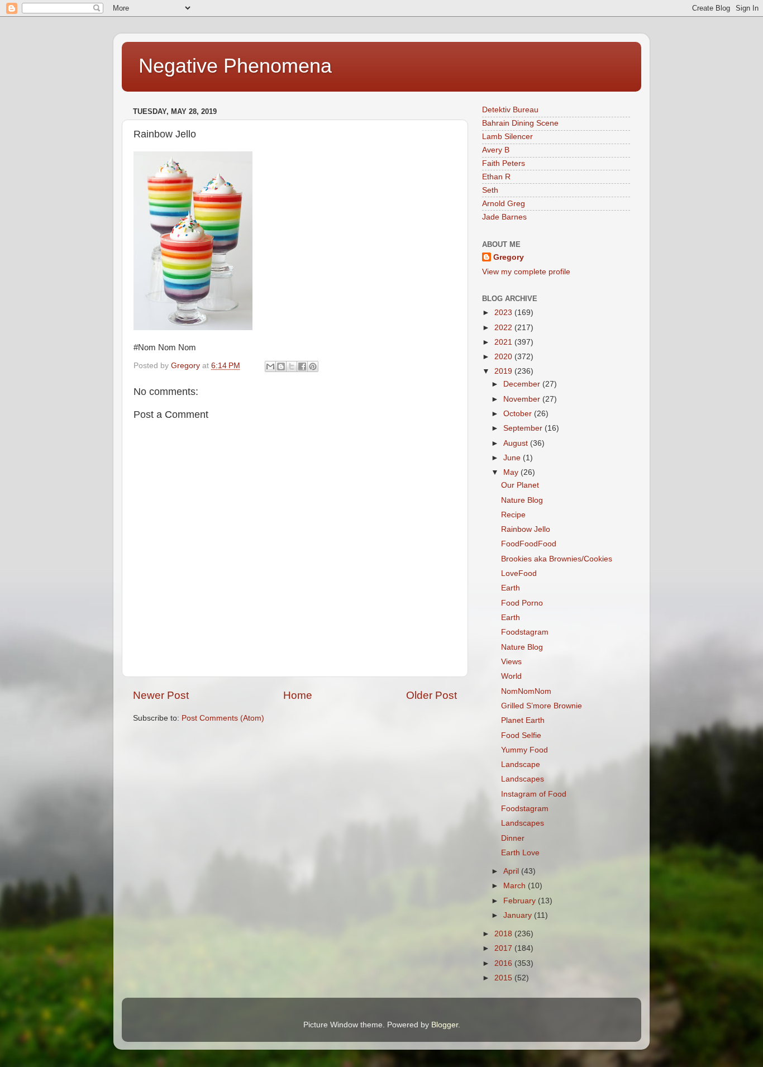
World (511, 676)
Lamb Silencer (507, 136)
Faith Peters (503, 163)
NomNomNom (526, 691)
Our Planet (520, 485)
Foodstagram (525, 632)
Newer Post (161, 695)
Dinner (512, 838)
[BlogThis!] (281, 366)
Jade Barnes (504, 217)
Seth (490, 190)
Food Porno (522, 603)
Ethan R (496, 177)
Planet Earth (523, 720)
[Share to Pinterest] (312, 366)
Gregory (508, 257)
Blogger (444, 1025)
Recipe (513, 515)
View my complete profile (526, 272)
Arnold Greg (503, 203)
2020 (504, 357)
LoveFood (519, 573)
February (520, 901)
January (518, 915)
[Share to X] (291, 366)
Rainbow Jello (525, 529)
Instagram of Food (533, 794)
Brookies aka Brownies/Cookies (556, 559)
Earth (510, 588)
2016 (504, 963)
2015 (504, 978)
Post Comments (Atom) (223, 718)
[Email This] (270, 366)
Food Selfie (521, 735)
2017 (504, 948)
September (524, 428)
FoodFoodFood (528, 544)
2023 (504, 312)
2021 (504, 342)
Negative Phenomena (235, 65)
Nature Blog (522, 500)
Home (297, 695)
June (513, 458)
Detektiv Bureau (510, 110)
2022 (504, 327)
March (515, 886)
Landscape (520, 764)
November (522, 399)
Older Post (431, 695)
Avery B (495, 150)
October (518, 413)
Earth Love (520, 853)
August (516, 443)
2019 (504, 371)
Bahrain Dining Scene (520, 123)
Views (511, 662)
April (512, 871)
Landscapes (522, 779)
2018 (504, 934)
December (522, 384)
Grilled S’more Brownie (541, 706)
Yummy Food (524, 750)
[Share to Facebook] (302, 366)
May (512, 472)
